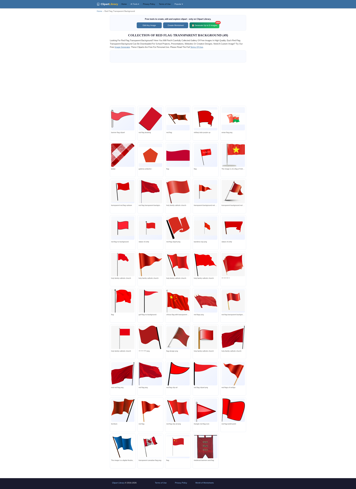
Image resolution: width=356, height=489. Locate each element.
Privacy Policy (149, 4)
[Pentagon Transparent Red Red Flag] (150, 155)
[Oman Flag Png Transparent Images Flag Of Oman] (233, 118)
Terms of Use (165, 4)
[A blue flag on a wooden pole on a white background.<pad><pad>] (122, 448)
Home (124, 4)
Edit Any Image (149, 25)
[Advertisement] (178, 84)
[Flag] (178, 155)
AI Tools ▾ (135, 4)
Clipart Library (118, 483)
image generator (122, 47)
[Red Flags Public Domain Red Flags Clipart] (205, 119)
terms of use (196, 47)
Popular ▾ (179, 4)
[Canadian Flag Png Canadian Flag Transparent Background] (150, 446)
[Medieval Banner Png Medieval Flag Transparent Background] (205, 450)
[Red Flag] (178, 119)
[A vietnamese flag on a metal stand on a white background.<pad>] (233, 155)
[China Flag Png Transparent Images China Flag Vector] (178, 446)
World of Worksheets (204, 483)
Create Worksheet (176, 25)
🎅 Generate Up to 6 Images (205, 24)
